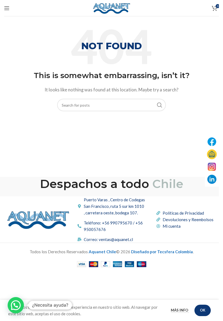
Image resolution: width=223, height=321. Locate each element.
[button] (16, 305)
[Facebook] (211, 141)
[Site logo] (111, 7)
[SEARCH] (159, 105)
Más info (180, 310)
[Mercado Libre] (211, 154)
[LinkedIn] (211, 179)
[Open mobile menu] (6, 8)
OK (202, 310)
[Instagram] (211, 166)
